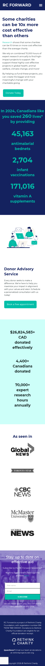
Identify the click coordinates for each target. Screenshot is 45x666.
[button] (40, 5)
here (26, 575)
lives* (38, 116)
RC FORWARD (17, 5)
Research (7, 42)
